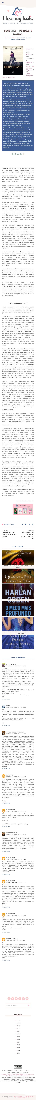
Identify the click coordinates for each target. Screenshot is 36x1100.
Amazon (12, 77)
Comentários (9, 524)
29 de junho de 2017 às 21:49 (16, 811)
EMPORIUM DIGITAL (23, 1097)
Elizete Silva (12, 833)
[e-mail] (27, 998)
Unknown (10, 810)
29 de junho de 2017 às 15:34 (16, 666)
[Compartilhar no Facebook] (26, 524)
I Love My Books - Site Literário (24, 1096)
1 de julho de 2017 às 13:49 (15, 940)
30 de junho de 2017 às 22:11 (16, 915)
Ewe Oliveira (12, 938)
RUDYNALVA (11, 664)
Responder (6, 699)
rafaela (10, 775)
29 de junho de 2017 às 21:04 (16, 733)
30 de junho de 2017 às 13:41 (16, 859)
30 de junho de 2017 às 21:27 (16, 882)
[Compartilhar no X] (22, 524)
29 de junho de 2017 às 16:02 (16, 707)
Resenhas (21, 39)
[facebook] (12, 998)
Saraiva (5, 77)
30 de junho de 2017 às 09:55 (16, 834)
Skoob (28, 66)
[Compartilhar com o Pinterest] (29, 524)
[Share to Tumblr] (32, 524)
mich (8, 705)
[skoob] (23, 998)
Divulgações (20, 38)
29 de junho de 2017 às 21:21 (16, 776)
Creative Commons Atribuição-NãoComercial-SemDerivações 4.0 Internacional (18, 1075)
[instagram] (9, 998)
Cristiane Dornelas (15, 732)
